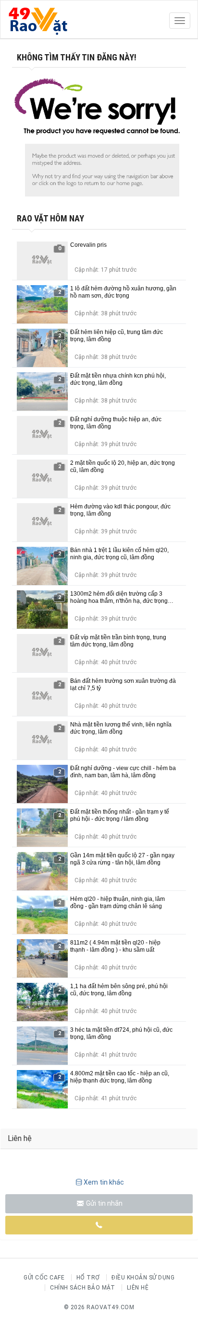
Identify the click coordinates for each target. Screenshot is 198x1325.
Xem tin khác (104, 1182)
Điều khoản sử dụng (142, 1277)
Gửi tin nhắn (104, 1203)
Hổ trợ (88, 1277)
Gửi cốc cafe (44, 1277)
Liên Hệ (138, 1287)
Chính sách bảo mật (82, 1287)
